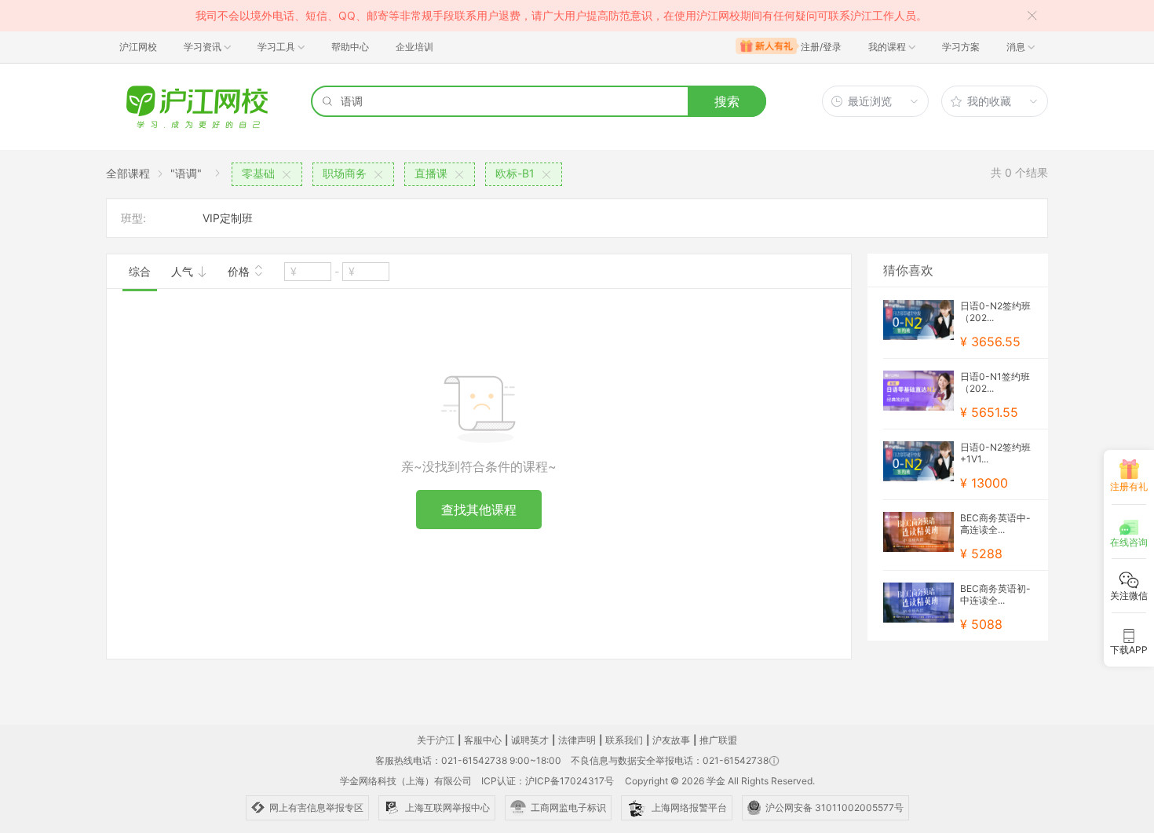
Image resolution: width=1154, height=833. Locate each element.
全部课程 (128, 173)
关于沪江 (436, 740)
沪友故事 (671, 740)
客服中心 (483, 740)
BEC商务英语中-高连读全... (995, 523)
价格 (240, 271)
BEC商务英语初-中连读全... (995, 594)
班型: (133, 218)
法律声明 (577, 740)
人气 (183, 271)
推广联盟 (718, 740)
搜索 (727, 101)
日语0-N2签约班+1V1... (995, 453)
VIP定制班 (228, 218)
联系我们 (624, 740)
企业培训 (414, 47)
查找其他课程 (479, 509)
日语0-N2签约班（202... (995, 311)
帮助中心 (350, 47)
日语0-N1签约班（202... (995, 382)
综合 (140, 271)
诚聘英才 (530, 740)
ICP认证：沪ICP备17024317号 (547, 781)
